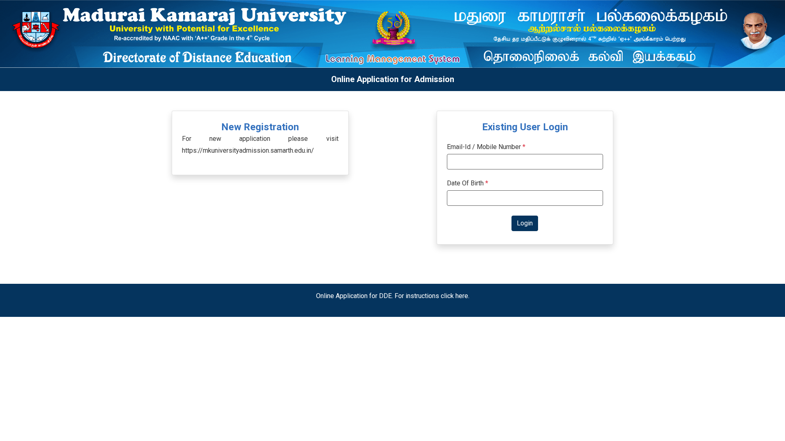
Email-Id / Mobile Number (484, 147)
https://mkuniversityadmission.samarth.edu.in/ (248, 150)
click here (454, 296)
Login (525, 223)
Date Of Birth (467, 183)
